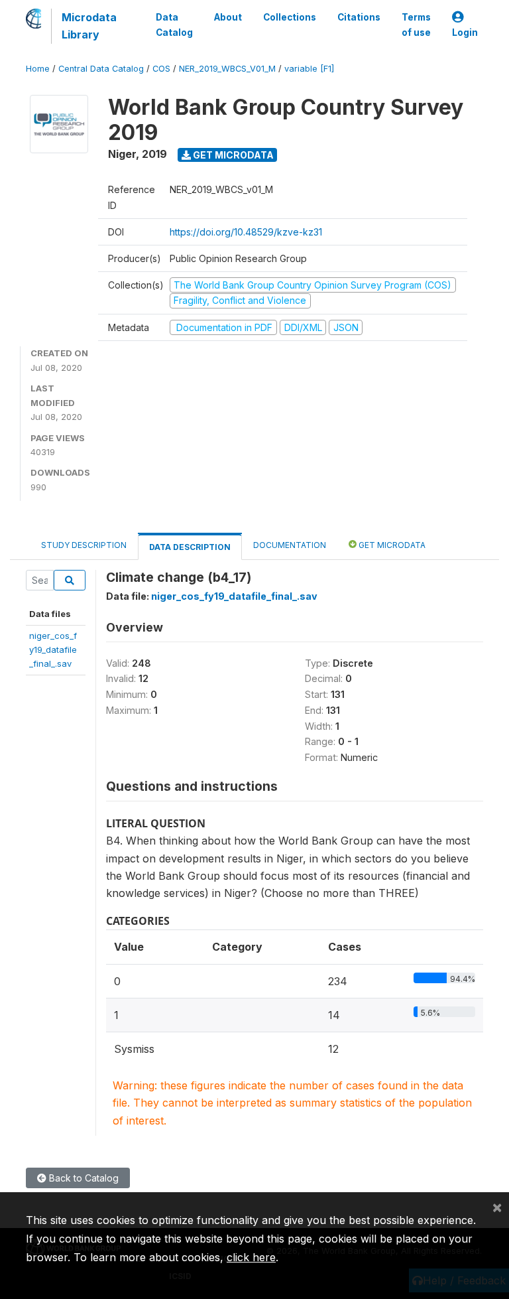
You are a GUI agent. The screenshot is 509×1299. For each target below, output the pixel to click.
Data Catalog (174, 24)
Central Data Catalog (101, 69)
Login (465, 32)
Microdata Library (89, 26)
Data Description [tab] (190, 547)
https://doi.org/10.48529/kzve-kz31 (246, 232)
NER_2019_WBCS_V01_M (227, 69)
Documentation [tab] (289, 545)
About (228, 17)
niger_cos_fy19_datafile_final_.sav (53, 649)
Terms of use (416, 24)
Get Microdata (232, 155)
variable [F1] (309, 69)
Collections (289, 17)
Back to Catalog (82, 1178)
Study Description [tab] (84, 545)
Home (38, 69)
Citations (358, 17)
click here (251, 1257)
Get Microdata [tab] (391, 545)
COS (161, 69)
